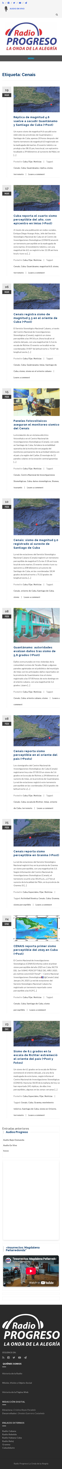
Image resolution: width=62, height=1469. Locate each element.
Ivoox (6, 1150)
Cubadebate (8, 1447)
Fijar (30, 161)
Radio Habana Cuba (12, 1437)
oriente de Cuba (28, 591)
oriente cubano (34, 698)
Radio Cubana (9, 1431)
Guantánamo (33, 168)
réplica (43, 168)
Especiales (33, 892)
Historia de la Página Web (15, 1392)
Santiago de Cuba (45, 591)
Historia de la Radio (12, 1373)
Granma (55, 898)
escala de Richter (35, 802)
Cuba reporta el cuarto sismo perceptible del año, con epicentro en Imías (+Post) (35, 219)
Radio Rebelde (9, 1434)
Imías (42, 365)
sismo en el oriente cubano (38, 371)
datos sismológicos (42, 481)
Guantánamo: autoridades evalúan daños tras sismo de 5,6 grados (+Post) (35, 651)
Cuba (25, 161)
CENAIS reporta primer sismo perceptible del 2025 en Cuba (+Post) (36, 950)
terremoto (19, 174)
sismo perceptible (22, 904)
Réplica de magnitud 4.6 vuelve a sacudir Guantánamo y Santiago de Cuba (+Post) (36, 121)
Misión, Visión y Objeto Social (17, 1383)
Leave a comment (36, 174)
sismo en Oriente (48, 1109)
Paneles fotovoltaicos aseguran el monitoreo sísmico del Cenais (36, 424)
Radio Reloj (8, 1441)
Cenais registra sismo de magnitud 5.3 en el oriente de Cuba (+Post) (35, 318)
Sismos (55, 481)
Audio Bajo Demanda (13, 1140)
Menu (31, 58)
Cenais (17, 168)
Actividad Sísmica (29, 898)
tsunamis (18, 487)
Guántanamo (33, 365)
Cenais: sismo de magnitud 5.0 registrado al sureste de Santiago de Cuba (36, 543)
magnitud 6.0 (46, 266)
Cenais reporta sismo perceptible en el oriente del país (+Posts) (35, 755)
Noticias (38, 161)
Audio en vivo (10, 1145)
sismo (50, 168)
